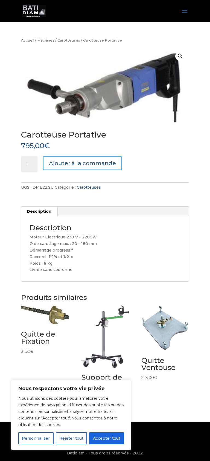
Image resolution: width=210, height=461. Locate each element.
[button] (180, 56)
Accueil (27, 40)
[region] (71, 415)
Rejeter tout (71, 438)
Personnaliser (36, 438)
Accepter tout (106, 438)
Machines (45, 40)
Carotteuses (68, 40)
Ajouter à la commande (82, 163)
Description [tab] (39, 211)
